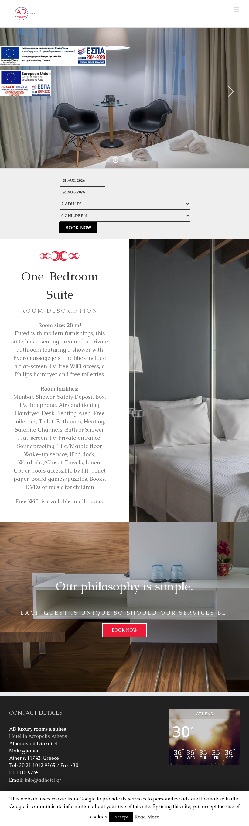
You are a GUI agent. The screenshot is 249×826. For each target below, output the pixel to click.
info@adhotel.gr (43, 780)
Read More (147, 817)
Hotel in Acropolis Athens (38, 736)
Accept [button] (121, 817)
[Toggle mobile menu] (237, 9)
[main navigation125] (53, 56)
